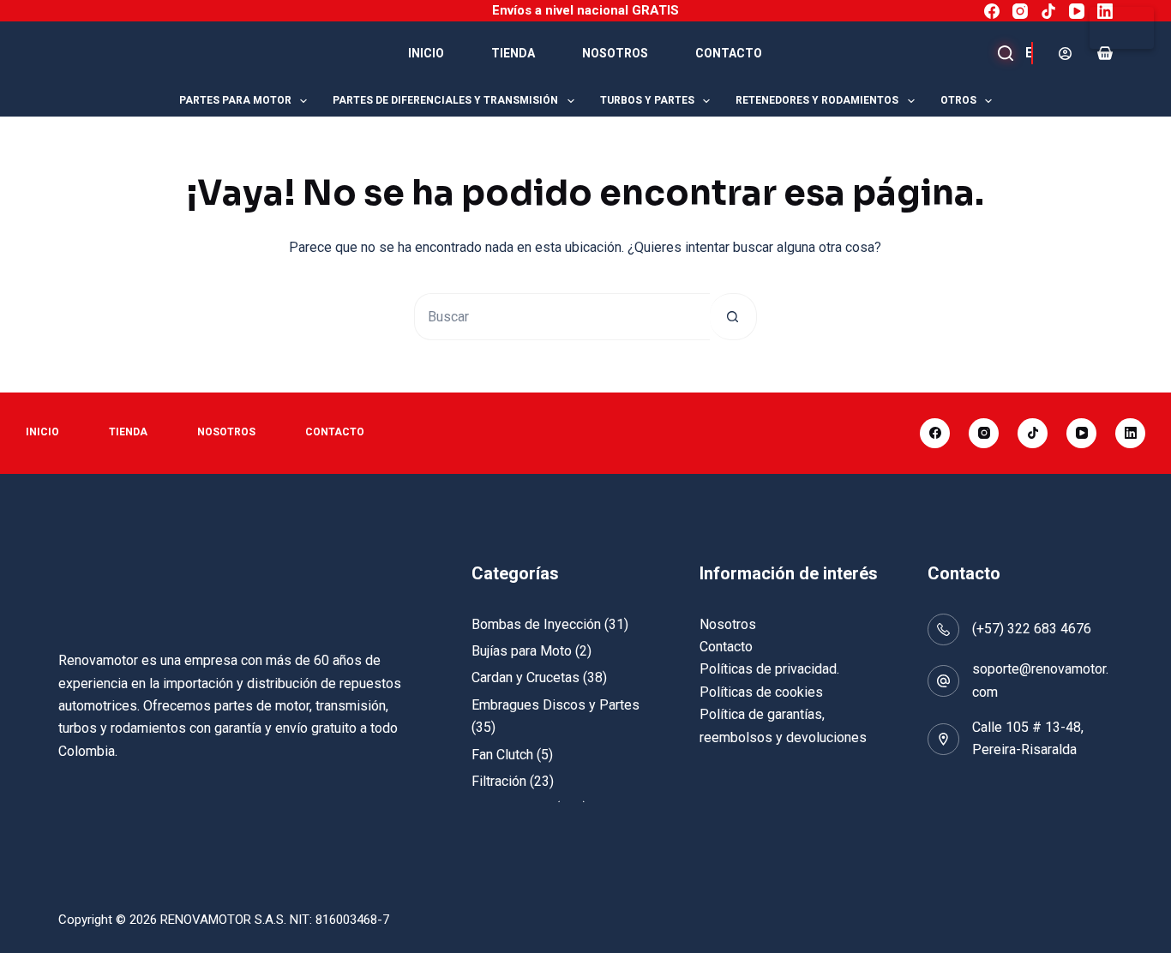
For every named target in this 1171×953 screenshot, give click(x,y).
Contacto (728, 53)
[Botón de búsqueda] (733, 316)
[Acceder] (1065, 53)
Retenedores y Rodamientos (817, 100)
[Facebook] (992, 11)
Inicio (426, 53)
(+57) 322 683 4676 (1031, 628)
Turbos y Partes (647, 100)
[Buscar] (1018, 53)
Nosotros (615, 53)
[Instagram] (1020, 11)
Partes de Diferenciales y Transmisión (445, 100)
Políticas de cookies (761, 692)
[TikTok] (1048, 11)
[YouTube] (1076, 11)
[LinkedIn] (1105, 11)
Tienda (513, 53)
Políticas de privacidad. (769, 669)
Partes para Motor (235, 100)
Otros (958, 100)
